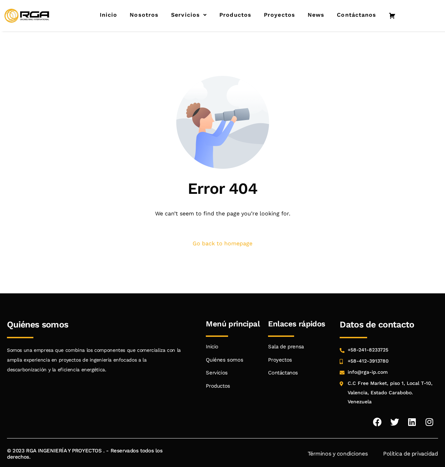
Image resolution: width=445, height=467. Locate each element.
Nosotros (144, 14)
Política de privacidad (410, 453)
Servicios (185, 14)
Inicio (109, 14)
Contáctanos (356, 14)
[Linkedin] (412, 421)
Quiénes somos (224, 360)
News (316, 14)
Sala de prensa (286, 346)
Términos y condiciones (338, 453)
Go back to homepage (222, 243)
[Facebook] (377, 421)
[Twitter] (394, 421)
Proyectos (279, 14)
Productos (235, 14)
